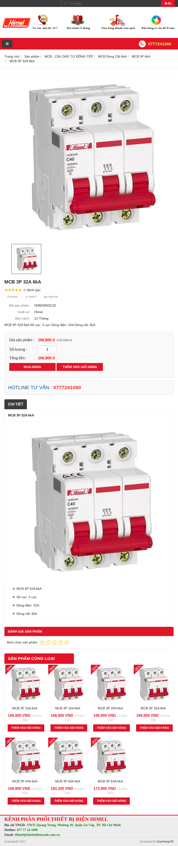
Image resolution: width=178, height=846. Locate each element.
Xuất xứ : (24, 312)
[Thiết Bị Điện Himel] (89, 30)
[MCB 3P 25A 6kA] (153, 702)
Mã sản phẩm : (20, 305)
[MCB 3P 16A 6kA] (24, 702)
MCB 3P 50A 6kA (67, 781)
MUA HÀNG (32, 367)
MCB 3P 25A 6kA (153, 708)
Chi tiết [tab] (15, 404)
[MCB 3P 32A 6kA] (89, 157)
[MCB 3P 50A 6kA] (67, 775)
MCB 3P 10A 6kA (67, 708)
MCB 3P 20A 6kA (110, 708)
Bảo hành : (23, 318)
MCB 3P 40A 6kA (24, 781)
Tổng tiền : (18, 358)
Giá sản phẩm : (21, 340)
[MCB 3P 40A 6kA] (24, 775)
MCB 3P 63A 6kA (110, 781)
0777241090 (159, 44)
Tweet (32, 296)
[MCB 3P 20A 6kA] (110, 702)
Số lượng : (18, 349)
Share (13, 296)
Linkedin (52, 296)
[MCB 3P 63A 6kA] (110, 775)
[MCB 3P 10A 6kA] (67, 702)
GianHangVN (165, 841)
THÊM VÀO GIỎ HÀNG (80, 367)
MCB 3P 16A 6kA (24, 708)
